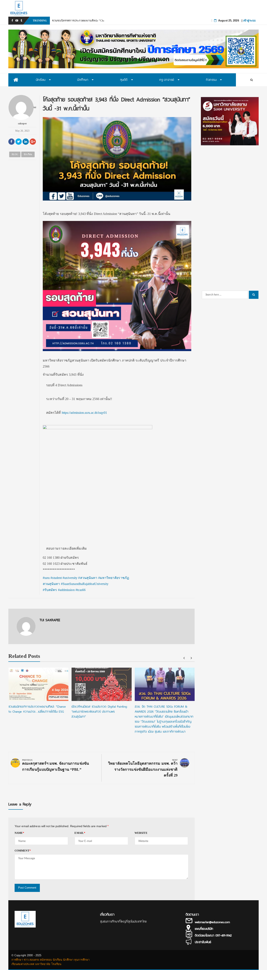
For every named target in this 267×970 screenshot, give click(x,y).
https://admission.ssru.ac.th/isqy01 (84, 412)
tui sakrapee (27, 115)
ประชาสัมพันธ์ (203, 942)
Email (79, 832)
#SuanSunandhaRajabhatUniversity (84, 584)
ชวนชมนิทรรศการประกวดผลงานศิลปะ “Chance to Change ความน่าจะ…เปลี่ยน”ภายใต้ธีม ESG (37, 709)
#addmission (66, 590)
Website (141, 832)
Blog (15, 154)
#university (70, 578)
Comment (23, 850)
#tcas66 (81, 590)
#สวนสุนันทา (87, 578)
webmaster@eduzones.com (212, 922)
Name (19, 832)
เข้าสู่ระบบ (249, 20)
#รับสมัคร (50, 590)
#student (56, 578)
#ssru (46, 578)
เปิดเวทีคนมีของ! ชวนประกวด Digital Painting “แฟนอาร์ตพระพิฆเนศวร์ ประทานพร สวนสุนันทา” (99, 711)
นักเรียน (28, 154)
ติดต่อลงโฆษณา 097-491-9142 (213, 935)
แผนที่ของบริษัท (204, 928)
